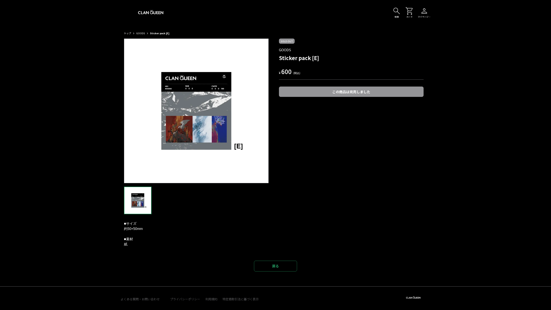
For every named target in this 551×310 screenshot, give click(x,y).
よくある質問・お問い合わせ (140, 299)
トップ (127, 33)
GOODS (140, 33)
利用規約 (211, 299)
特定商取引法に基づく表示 (241, 299)
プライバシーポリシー (185, 299)
